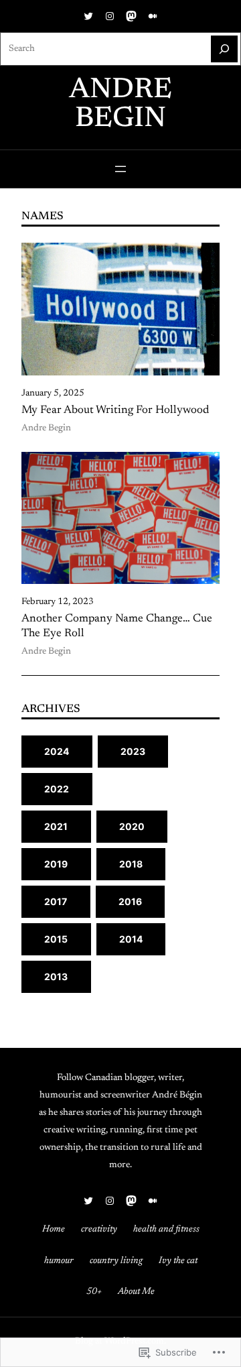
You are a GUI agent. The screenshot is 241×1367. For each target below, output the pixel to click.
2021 (56, 826)
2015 (56, 939)
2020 (132, 826)
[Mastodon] (131, 16)
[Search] (224, 49)
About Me (136, 1292)
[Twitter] (88, 16)
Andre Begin (46, 428)
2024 (57, 751)
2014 (131, 939)
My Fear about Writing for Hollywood (115, 410)
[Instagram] (109, 16)
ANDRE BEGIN (120, 104)
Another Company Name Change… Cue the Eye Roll (116, 626)
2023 (133, 751)
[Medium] (152, 16)
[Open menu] (120, 169)
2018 (131, 864)
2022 (57, 788)
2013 (56, 976)
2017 (56, 901)
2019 (56, 864)
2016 (130, 901)
